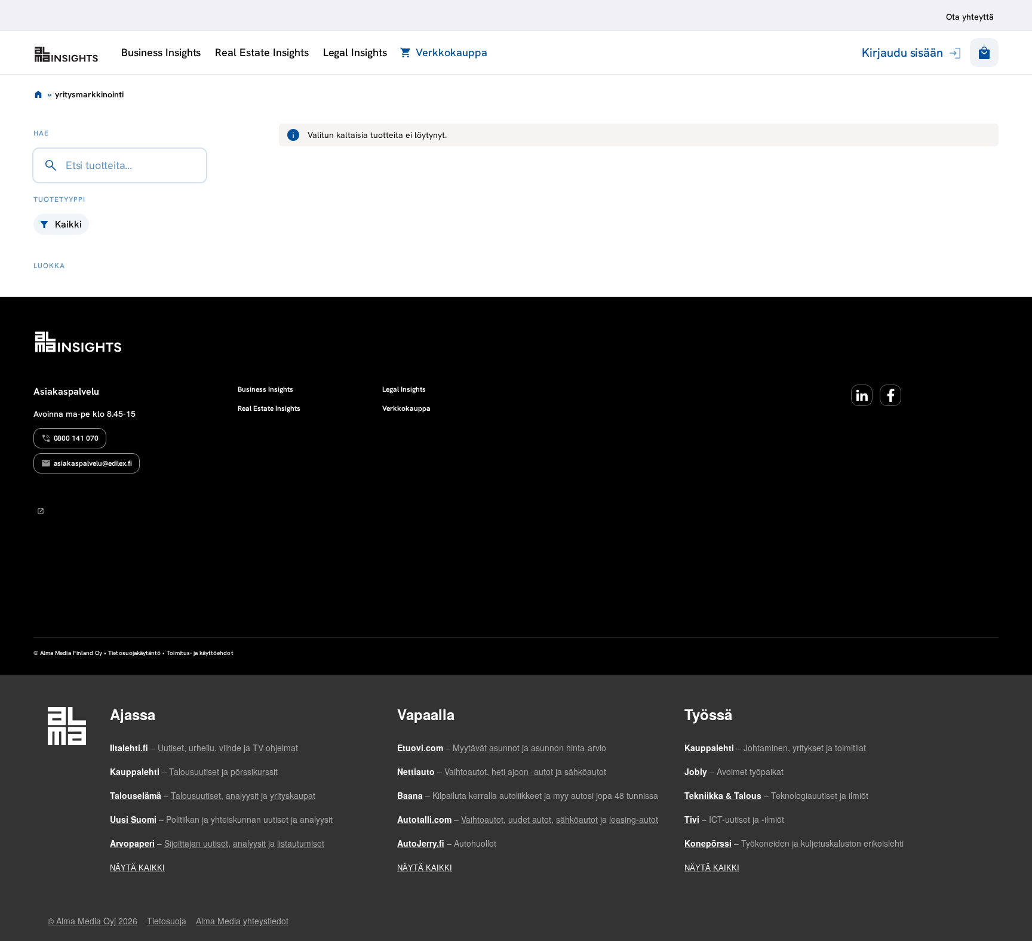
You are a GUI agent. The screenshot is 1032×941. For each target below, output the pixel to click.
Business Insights (161, 52)
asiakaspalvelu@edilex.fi (93, 463)
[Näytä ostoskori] (984, 52)
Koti (38, 94)
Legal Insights (355, 52)
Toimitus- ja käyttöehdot (200, 653)
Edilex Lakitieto (66, 54)
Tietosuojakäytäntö (134, 653)
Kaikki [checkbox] (68, 224)
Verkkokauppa (451, 52)
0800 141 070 (76, 438)
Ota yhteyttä (970, 16)
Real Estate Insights (261, 52)
